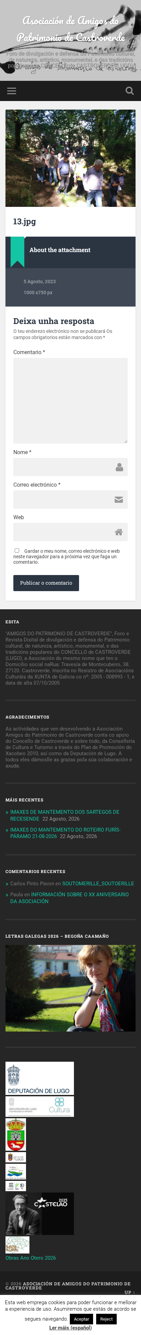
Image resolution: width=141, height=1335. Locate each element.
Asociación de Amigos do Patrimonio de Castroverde (70, 29)
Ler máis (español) (70, 1328)
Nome (22, 452)
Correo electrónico (37, 485)
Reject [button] (106, 1319)
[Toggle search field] (130, 91)
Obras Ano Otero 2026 (30, 1258)
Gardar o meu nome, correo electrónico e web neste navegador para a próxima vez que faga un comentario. (66, 556)
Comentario (29, 352)
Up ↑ (130, 1292)
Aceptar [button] (81, 1319)
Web (18, 517)
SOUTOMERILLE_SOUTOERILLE (98, 884)
